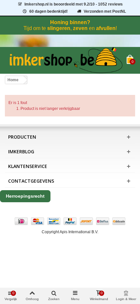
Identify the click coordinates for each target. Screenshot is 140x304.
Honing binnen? (70, 22)
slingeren (58, 28)
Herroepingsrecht (25, 196)
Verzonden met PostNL (105, 11)
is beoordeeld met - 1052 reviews (73, 4)
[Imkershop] (66, 60)
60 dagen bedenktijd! (48, 11)
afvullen (106, 28)
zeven (80, 28)
